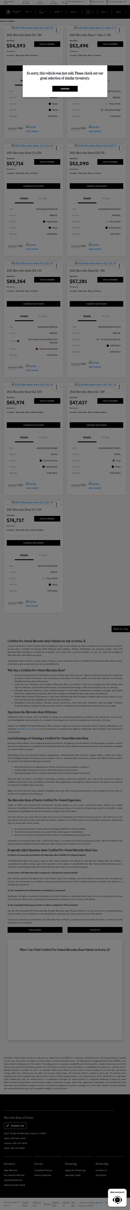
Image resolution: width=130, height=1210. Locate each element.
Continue (65, 88)
